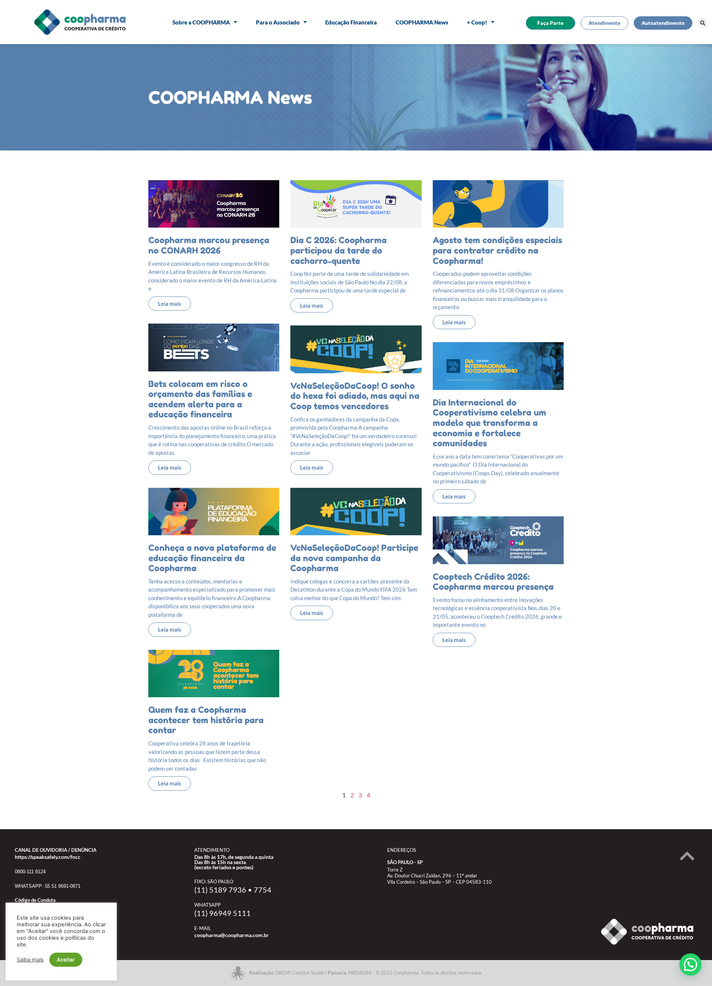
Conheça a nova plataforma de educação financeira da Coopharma (212, 558)
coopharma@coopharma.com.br (231, 935)
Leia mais (169, 303)
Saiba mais (30, 959)
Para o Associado (278, 22)
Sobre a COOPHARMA (201, 22)
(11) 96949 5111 (222, 913)
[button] (702, 23)
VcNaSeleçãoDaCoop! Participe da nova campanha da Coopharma (354, 558)
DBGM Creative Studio (299, 973)
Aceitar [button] (66, 959)
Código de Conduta (35, 900)
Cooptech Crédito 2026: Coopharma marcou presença (493, 582)
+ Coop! (477, 22)
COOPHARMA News (422, 22)
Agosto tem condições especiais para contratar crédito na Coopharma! (497, 250)
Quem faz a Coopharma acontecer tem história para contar (206, 720)
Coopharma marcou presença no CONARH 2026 (208, 245)
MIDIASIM (359, 973)
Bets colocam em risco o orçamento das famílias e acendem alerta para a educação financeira (200, 399)
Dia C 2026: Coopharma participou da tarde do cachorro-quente (338, 250)
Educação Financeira (351, 22)
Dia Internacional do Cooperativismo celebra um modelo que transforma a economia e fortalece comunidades (489, 422)
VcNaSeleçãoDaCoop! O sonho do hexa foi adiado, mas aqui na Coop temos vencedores (354, 396)
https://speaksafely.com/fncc (47, 857)
